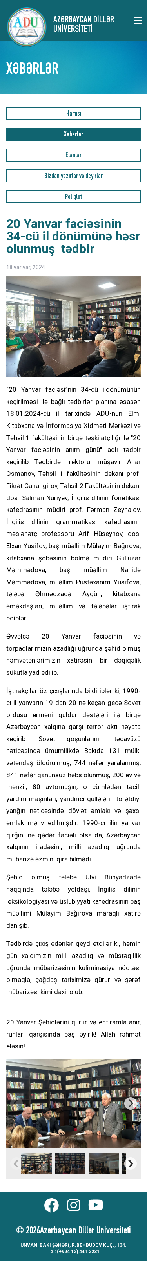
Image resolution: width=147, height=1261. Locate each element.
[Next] (130, 1103)
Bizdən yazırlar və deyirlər (73, 176)
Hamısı (73, 114)
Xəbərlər (73, 135)
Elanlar (73, 155)
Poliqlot (73, 197)
